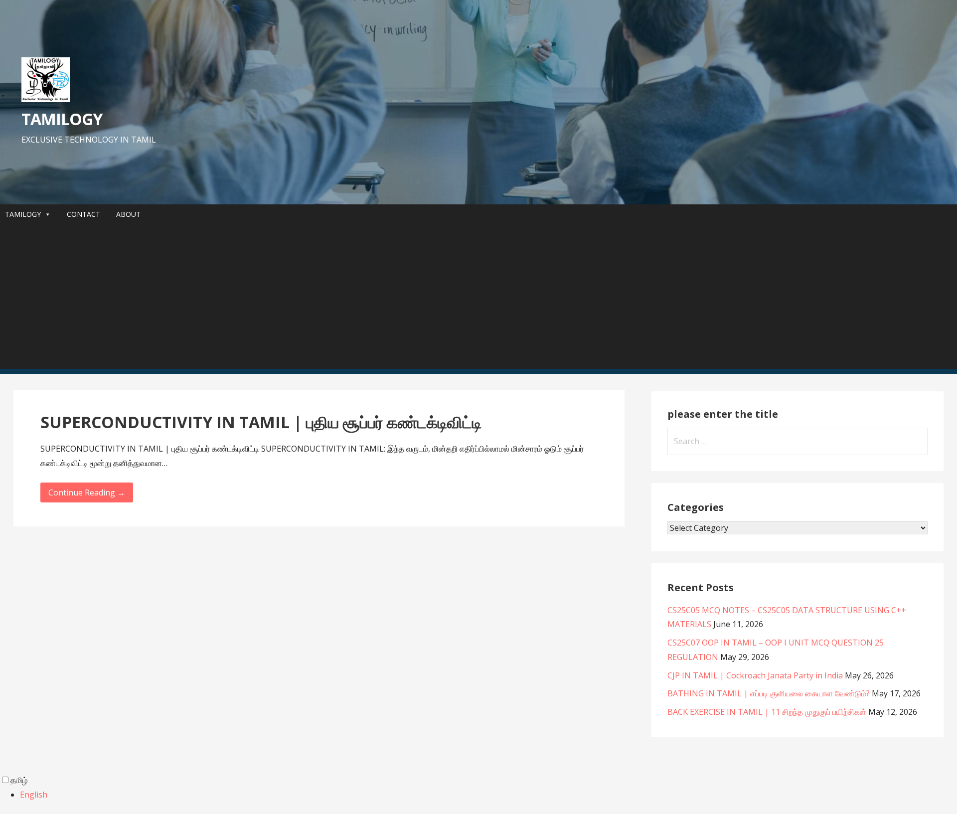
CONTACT (83, 214)
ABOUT (128, 214)
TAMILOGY (61, 119)
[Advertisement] (478, 299)
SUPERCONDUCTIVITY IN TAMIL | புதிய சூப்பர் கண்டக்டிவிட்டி (260, 422)
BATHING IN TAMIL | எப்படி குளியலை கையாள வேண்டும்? (768, 693)
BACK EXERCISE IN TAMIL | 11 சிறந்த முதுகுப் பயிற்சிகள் (766, 711)
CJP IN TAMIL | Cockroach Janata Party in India (755, 675)
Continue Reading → (86, 492)
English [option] (33, 794)
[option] (488, 795)
